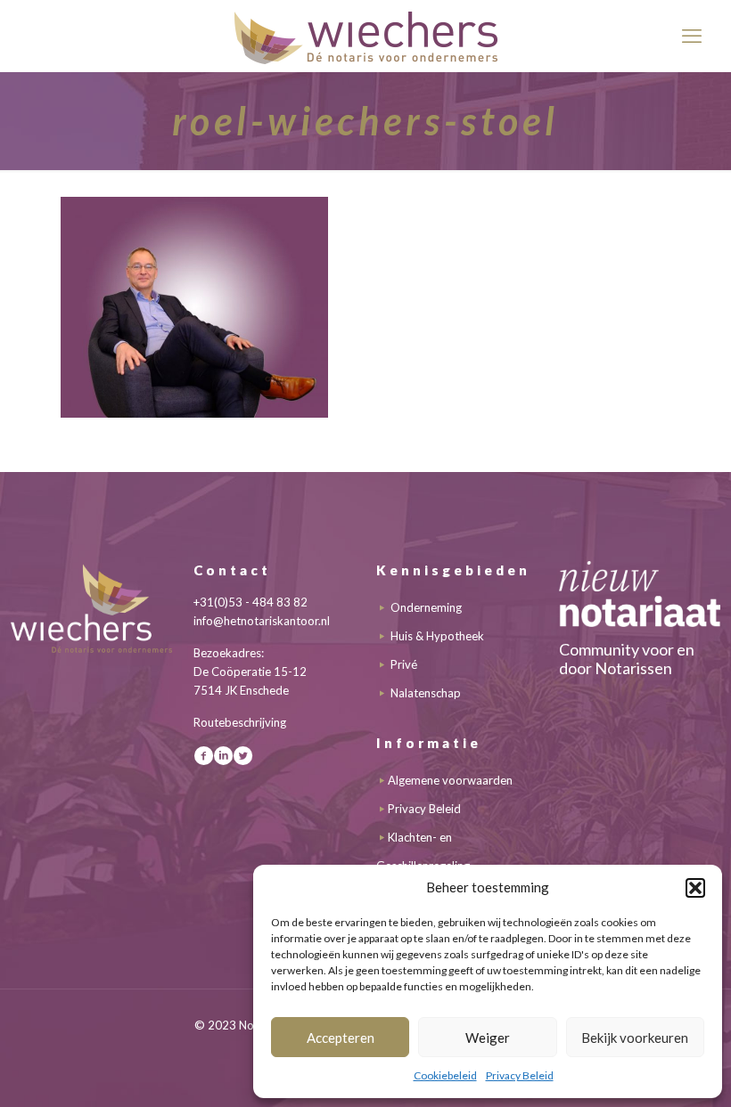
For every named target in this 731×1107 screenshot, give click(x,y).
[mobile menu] (692, 35)
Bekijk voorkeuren (634, 1038)
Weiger (487, 1038)
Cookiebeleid (445, 1075)
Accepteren (340, 1038)
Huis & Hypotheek (437, 636)
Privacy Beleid (520, 1075)
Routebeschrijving (239, 722)
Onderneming (426, 607)
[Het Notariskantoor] (365, 35)
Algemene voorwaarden (450, 780)
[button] (695, 888)
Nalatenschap (425, 693)
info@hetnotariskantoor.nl (261, 621)
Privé (403, 664)
